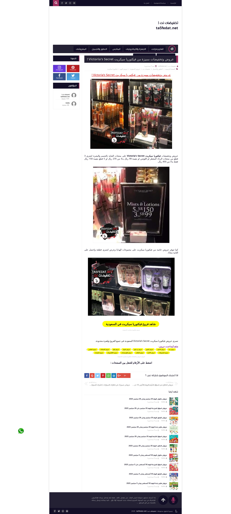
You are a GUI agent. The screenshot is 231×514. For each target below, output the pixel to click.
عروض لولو (116, 349)
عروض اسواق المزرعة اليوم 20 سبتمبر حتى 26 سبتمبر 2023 (146, 408)
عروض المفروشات (163, 353)
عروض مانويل (126, 349)
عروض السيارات (99, 353)
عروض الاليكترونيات (112, 353)
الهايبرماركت (157, 49)
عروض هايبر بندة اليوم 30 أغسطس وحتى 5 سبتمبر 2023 (147, 483)
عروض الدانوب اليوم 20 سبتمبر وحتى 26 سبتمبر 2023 (148, 446)
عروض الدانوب (161, 349)
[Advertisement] (97, 25)
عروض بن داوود (138, 349)
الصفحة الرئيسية (170, 69)
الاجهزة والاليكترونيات (136, 49)
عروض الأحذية (151, 353)
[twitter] (59, 511)
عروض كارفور (149, 349)
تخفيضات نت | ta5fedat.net (146, 511)
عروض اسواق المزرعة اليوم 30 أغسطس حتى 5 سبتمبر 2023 (145, 464)
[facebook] (55, 511)
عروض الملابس (92, 349)
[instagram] (63, 511)
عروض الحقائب (140, 353)
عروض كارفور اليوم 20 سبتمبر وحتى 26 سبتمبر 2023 (148, 418)
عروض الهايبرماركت (126, 353)
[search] (56, 3)
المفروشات (81, 49)
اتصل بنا (146, 3)
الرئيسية (173, 3)
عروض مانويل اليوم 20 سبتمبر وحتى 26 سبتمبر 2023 (148, 399)
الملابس (116, 49)
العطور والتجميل (99, 49)
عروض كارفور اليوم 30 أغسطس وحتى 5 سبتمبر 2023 (148, 474)
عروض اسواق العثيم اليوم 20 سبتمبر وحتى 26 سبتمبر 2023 (146, 436)
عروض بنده (171, 349)
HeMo (163, 402)
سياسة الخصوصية (160, 3)
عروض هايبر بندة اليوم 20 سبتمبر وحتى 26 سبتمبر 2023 (147, 427)
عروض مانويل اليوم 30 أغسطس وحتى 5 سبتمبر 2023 (148, 455)
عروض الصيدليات (104, 349)
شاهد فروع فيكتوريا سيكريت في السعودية (131, 324)
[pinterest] (67, 511)
